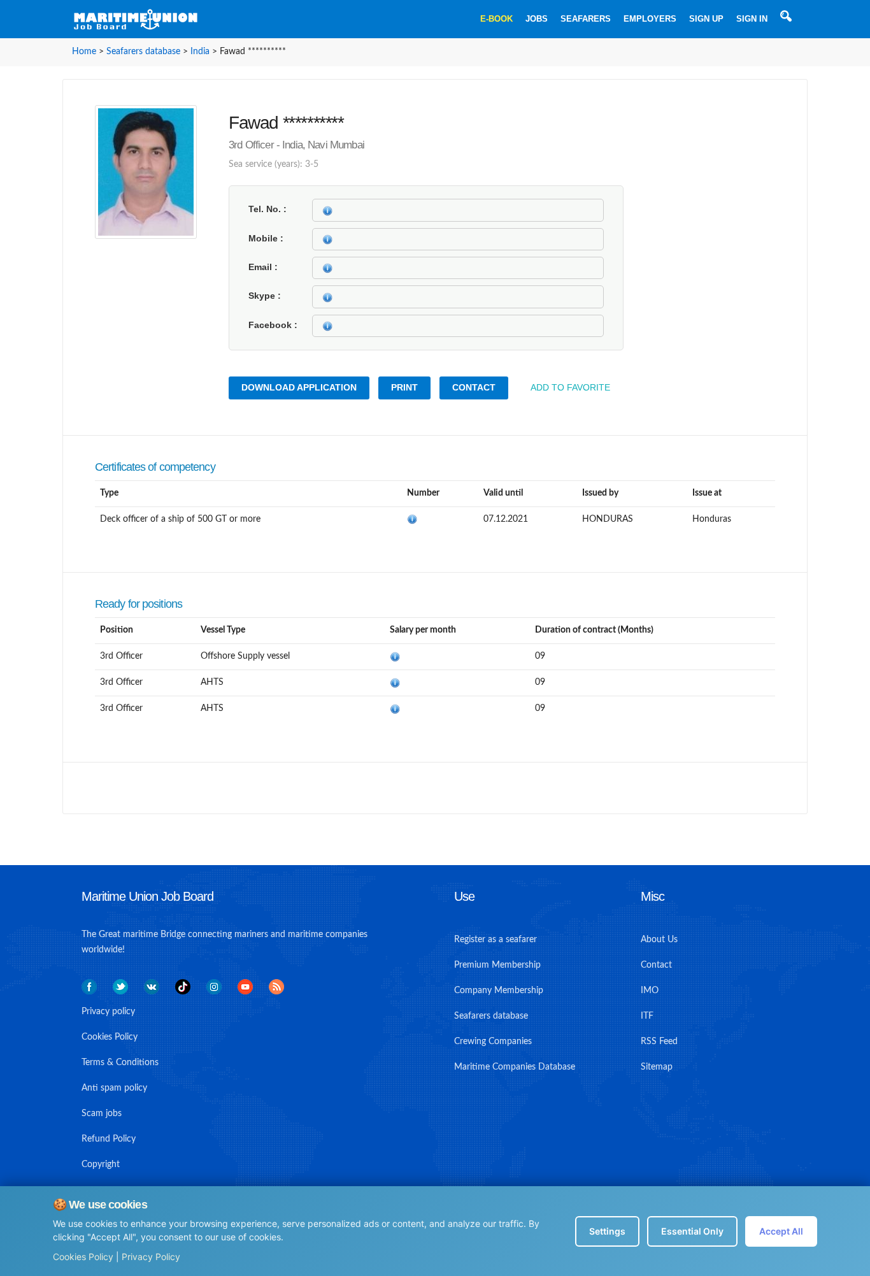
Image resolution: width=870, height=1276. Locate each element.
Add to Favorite (570, 387)
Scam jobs (102, 1113)
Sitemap (657, 1067)
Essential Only (692, 1231)
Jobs (536, 19)
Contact (474, 387)
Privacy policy (108, 1011)
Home (84, 51)
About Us (659, 939)
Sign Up (706, 19)
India (200, 51)
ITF (647, 1016)
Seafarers (585, 19)
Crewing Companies (493, 1041)
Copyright (101, 1164)
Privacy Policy (151, 1256)
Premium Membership (497, 965)
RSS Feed (659, 1041)
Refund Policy (109, 1139)
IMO (650, 990)
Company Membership (498, 990)
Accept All (781, 1231)
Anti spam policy (114, 1088)
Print (404, 387)
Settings (607, 1231)
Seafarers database (143, 51)
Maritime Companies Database (514, 1067)
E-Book (496, 19)
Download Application (299, 387)
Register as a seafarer (495, 939)
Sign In (751, 19)
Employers (650, 19)
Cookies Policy (83, 1256)
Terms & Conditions (120, 1062)
